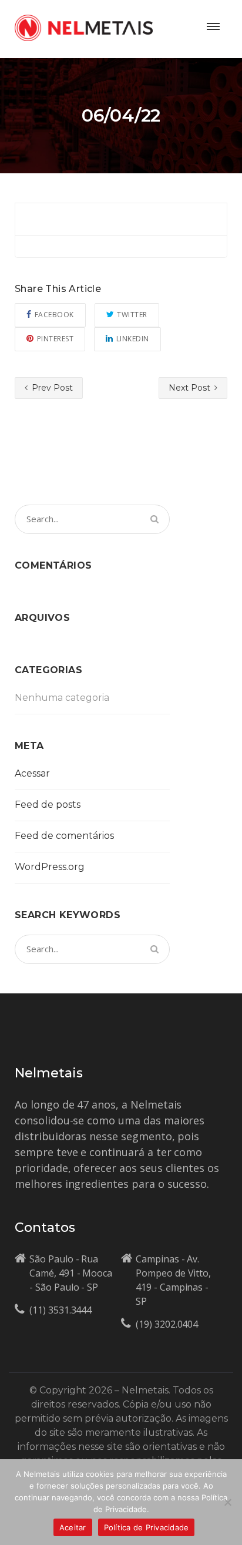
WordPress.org (50, 866)
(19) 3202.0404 (167, 1324)
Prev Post (51, 387)
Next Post (191, 387)
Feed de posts (47, 804)
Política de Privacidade (146, 1527)
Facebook (54, 315)
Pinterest (55, 339)
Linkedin (132, 339)
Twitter (132, 315)
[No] (227, 1502)
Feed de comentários (64, 835)
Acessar (32, 773)
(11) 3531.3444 (60, 1310)
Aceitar (72, 1527)
